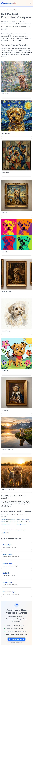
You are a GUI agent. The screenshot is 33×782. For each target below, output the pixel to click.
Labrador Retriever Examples (8, 522)
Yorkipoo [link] (14, 10)
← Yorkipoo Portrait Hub (7, 530)
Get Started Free (16, 639)
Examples (8, 10)
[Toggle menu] (30, 3)
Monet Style (7, 545)
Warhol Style (7, 582)
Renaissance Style (9, 592)
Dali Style (6, 573)
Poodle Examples (5, 524)
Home (2, 10)
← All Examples (5, 533)
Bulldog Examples (21, 524)
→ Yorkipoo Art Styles (20, 530)
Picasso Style (7, 564)
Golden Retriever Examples (8, 519)
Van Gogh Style (8, 554)
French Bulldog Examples (23, 519)
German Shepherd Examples (24, 522)
